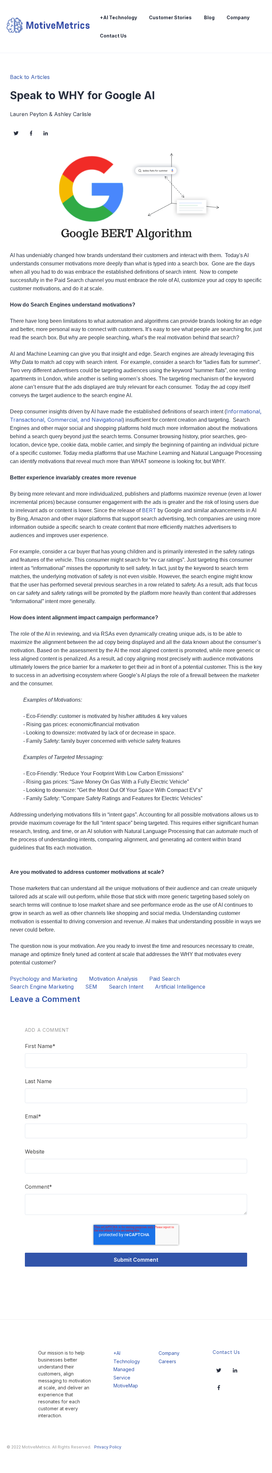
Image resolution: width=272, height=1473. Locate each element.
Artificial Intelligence (180, 986)
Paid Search (164, 978)
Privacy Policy (107, 1446)
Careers (167, 1361)
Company (238, 17)
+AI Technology (118, 17)
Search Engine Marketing (42, 986)
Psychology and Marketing (43, 978)
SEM (91, 986)
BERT (149, 510)
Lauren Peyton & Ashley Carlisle (50, 114)
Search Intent (126, 986)
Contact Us (113, 35)
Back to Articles (30, 77)
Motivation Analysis (113, 978)
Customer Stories (170, 17)
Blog (209, 17)
